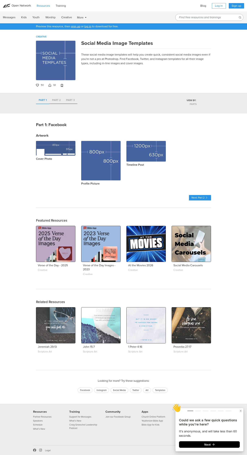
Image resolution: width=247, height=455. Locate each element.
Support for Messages (80, 416)
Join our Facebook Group (118, 416)
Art (147, 390)
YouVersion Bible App (152, 420)
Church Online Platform (153, 416)
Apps (145, 412)
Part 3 (70, 100)
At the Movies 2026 (140, 265)
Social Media (119, 390)
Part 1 (43, 100)
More (80, 17)
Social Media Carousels (188, 265)
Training (74, 412)
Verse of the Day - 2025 (53, 265)
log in (87, 26)
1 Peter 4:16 (135, 347)
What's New (39, 429)
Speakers (38, 420)
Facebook (85, 390)
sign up (75, 26)
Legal (48, 450)
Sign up (236, 6)
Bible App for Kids (150, 424)
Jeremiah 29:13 (47, 347)
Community (112, 412)
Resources (40, 412)
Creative (41, 36)
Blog (203, 6)
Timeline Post (135, 165)
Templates (160, 390)
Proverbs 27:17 (182, 347)
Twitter (135, 390)
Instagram (102, 390)
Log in (219, 6)
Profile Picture (90, 183)
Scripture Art (45, 351)
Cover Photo (44, 159)
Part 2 (56, 100)
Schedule (37, 424)
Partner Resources (42, 416)
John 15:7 (89, 347)
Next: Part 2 (198, 197)
